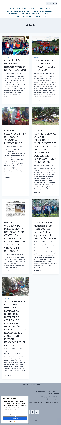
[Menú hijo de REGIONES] (33, 8)
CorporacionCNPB (10, 73)
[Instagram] (50, 3)
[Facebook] (47, 3)
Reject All (21, 415)
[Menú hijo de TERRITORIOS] (46, 8)
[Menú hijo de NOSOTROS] (21, 8)
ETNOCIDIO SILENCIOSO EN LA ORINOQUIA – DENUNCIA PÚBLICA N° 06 (15, 136)
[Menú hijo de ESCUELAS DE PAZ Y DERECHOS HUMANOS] (36, 13)
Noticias (6, 57)
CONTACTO (39, 16)
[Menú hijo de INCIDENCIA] (13, 13)
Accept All (15, 418)
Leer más (7, 100)
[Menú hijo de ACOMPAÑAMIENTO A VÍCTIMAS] (19, 11)
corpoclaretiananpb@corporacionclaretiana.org (45, 402)
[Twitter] (56, 3)
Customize (8, 415)
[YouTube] (53, 3)
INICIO (12, 8)
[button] (46, 16)
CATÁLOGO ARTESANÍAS (23, 16)
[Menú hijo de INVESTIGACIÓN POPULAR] (44, 11)
